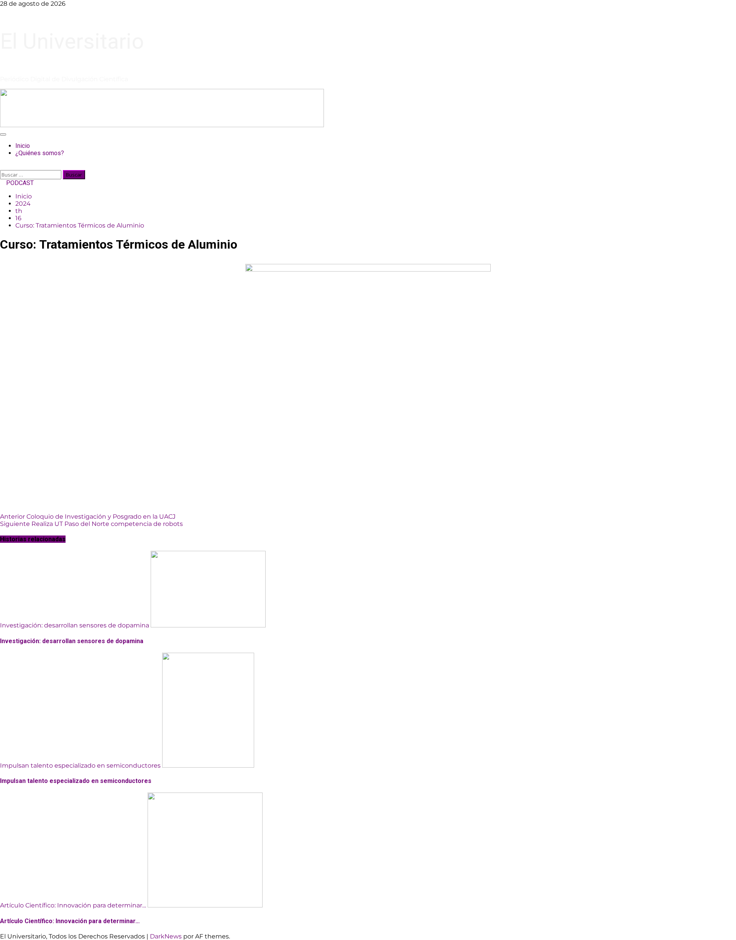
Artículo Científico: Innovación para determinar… (73, 905)
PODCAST (19, 183)
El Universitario (72, 41)
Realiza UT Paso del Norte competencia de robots (91, 523)
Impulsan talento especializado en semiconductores (80, 765)
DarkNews (166, 936)
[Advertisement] (162, 125)
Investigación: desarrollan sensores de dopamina (74, 625)
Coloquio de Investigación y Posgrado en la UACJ (88, 516)
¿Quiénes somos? (39, 153)
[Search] (2, 166)
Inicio (22, 145)
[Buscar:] (31, 174)
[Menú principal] (3, 134)
